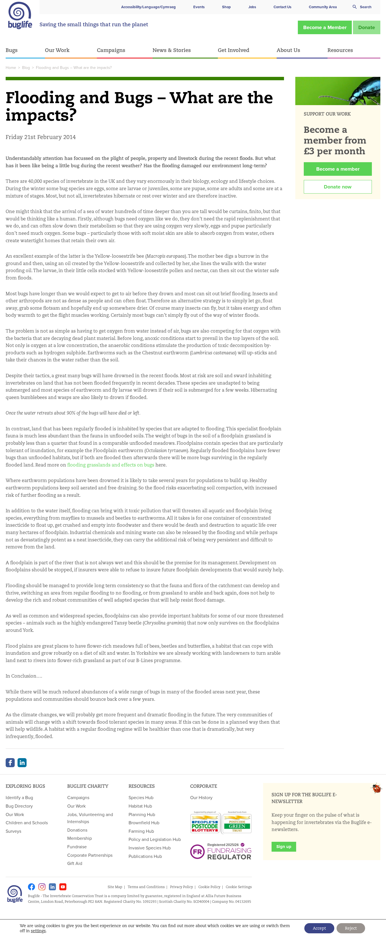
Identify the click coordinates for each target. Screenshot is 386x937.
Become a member (337, 169)
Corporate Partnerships (89, 855)
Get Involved (233, 50)
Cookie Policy (209, 887)
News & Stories (172, 50)
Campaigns (111, 50)
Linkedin (52, 886)
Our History (201, 797)
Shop (226, 7)
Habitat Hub (140, 806)
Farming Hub (141, 831)
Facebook (10, 762)
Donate (366, 27)
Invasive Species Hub (150, 848)
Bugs (12, 50)
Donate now (338, 186)
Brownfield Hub (144, 822)
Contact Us (282, 7)
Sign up (283, 846)
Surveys (13, 831)
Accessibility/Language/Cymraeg (148, 7)
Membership (79, 838)
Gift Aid (74, 863)
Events (199, 7)
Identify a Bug (19, 797)
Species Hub (141, 797)
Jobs (252, 7)
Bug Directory (19, 806)
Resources (340, 50)
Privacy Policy (181, 887)
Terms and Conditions (146, 887)
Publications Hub (145, 856)
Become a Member (324, 27)
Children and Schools (27, 822)
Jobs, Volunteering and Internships (90, 818)
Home (11, 67)
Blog (26, 67)
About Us (288, 50)
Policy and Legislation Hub (155, 839)
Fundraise (77, 846)
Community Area (323, 7)
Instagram (41, 886)
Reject (351, 928)
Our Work (57, 50)
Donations (77, 830)
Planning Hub (142, 814)
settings (38, 930)
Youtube (62, 886)
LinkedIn (22, 762)
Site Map (115, 887)
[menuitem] (25, 50)
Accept (319, 928)
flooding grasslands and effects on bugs (110, 465)
